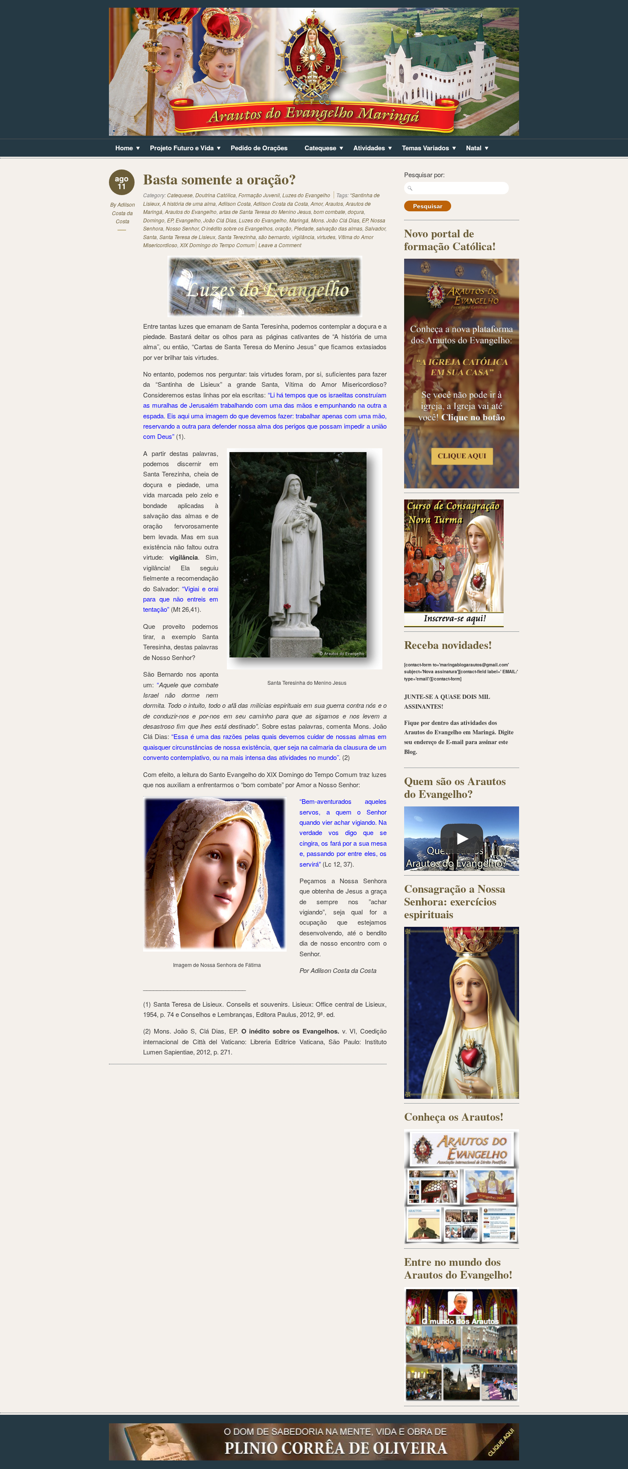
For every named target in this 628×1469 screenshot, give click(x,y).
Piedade (304, 228)
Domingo (153, 220)
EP (170, 220)
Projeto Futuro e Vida (179, 148)
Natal (470, 148)
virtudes (326, 236)
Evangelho (188, 220)
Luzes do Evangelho (306, 195)
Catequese (317, 148)
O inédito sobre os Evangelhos (237, 228)
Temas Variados (422, 148)
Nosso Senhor (182, 228)
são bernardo (274, 236)
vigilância (303, 236)
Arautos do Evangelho (191, 211)
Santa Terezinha (237, 236)
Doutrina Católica (215, 195)
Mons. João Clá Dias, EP (339, 220)
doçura (356, 211)
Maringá (298, 220)
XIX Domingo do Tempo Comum (217, 244)
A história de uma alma (189, 203)
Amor (317, 203)
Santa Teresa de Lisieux (187, 236)
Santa (150, 236)
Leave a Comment (279, 244)
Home (121, 148)
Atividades (366, 148)
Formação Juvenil (259, 195)
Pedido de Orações (259, 147)
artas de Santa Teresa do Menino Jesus (265, 211)
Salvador (375, 228)
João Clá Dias (219, 220)
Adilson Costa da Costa (123, 213)
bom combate (329, 211)
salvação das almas (339, 228)
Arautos (334, 203)
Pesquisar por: (424, 174)
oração (283, 228)
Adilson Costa (234, 203)
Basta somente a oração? (219, 179)
